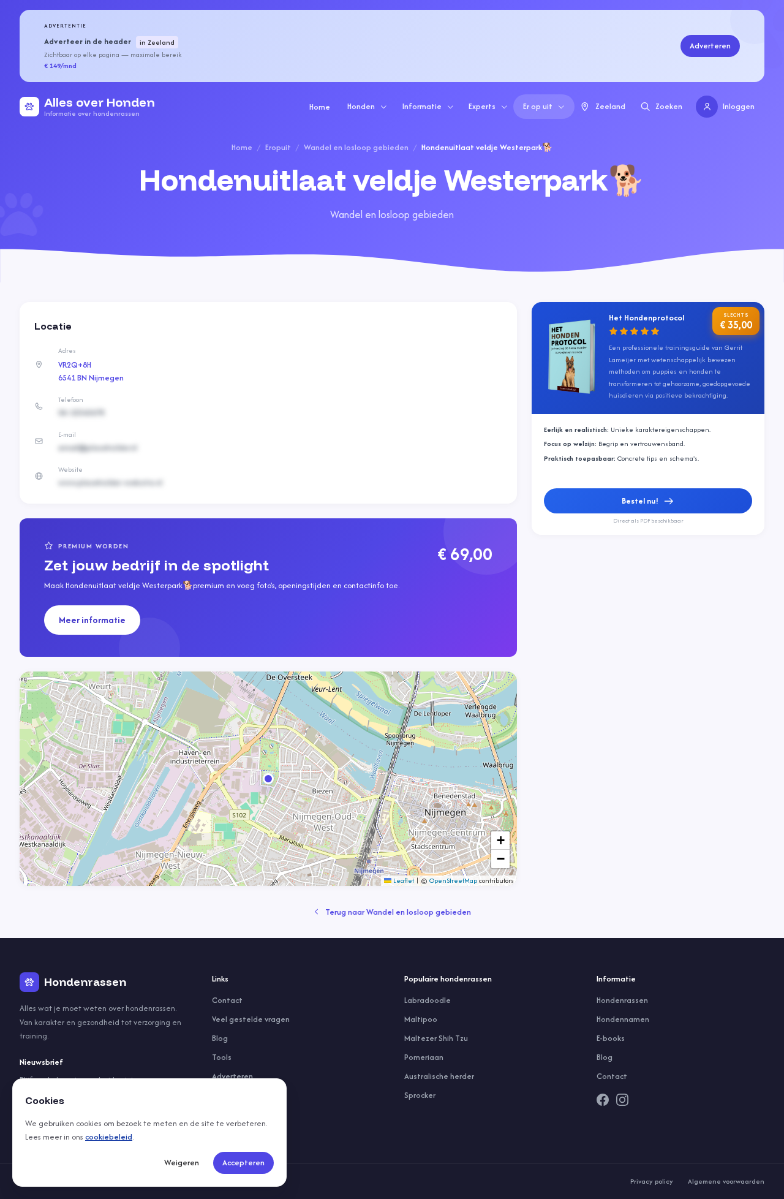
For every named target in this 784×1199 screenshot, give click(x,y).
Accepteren (243, 1162)
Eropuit (278, 147)
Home (319, 107)
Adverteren (710, 45)
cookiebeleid (108, 1137)
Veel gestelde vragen (251, 1019)
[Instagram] (622, 1100)
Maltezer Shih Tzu (436, 1038)
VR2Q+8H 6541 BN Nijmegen (91, 371)
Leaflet (402, 880)
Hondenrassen (622, 1000)
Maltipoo (420, 1019)
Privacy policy (651, 1181)
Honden (361, 106)
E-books (611, 1038)
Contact (227, 1000)
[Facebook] (603, 1100)
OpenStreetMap (453, 880)
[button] (268, 778)
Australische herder (439, 1076)
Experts (482, 106)
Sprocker (419, 1095)
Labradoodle (427, 1000)
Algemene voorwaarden (726, 1181)
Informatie (422, 106)
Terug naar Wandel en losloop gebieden (398, 912)
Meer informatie (92, 619)
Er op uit (537, 106)
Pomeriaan (423, 1057)
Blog (220, 1038)
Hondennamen (623, 1019)
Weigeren (181, 1162)
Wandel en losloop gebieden (356, 147)
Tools (222, 1057)
